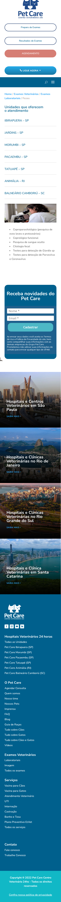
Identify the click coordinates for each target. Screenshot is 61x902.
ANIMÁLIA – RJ (15, 181)
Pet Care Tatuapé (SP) (18, 663)
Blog (7, 719)
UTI (7, 801)
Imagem (9, 765)
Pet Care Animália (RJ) (18, 668)
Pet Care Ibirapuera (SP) (19, 647)
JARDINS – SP (14, 133)
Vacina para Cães (15, 785)
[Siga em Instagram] (12, 626)
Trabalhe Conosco (15, 855)
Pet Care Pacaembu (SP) (19, 657)
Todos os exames (15, 770)
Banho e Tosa (13, 817)
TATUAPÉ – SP (14, 169)
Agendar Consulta (15, 688)
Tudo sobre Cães (14, 730)
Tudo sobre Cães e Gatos (19, 740)
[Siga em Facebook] (6, 626)
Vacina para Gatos (15, 791)
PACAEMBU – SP (16, 157)
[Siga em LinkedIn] (22, 626)
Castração (11, 811)
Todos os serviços (15, 827)
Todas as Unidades (16, 642)
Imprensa (10, 709)
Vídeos (9, 745)
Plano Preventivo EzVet (18, 822)
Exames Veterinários (26, 94)
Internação (11, 806)
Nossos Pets (12, 704)
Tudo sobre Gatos (15, 735)
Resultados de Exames (30, 40)
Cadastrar (30, 327)
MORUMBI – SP (15, 145)
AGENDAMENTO (30, 53)
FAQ (7, 714)
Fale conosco (12, 850)
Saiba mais (13, 416)
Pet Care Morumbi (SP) (18, 652)
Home (8, 94)
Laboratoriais (12, 760)
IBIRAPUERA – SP (17, 120)
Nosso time (11, 698)
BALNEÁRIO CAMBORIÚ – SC (25, 193)
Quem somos (12, 693)
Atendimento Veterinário (19, 796)
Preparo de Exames (30, 27)
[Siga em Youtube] (17, 626)
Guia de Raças (13, 724)
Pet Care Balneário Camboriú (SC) (25, 673)
